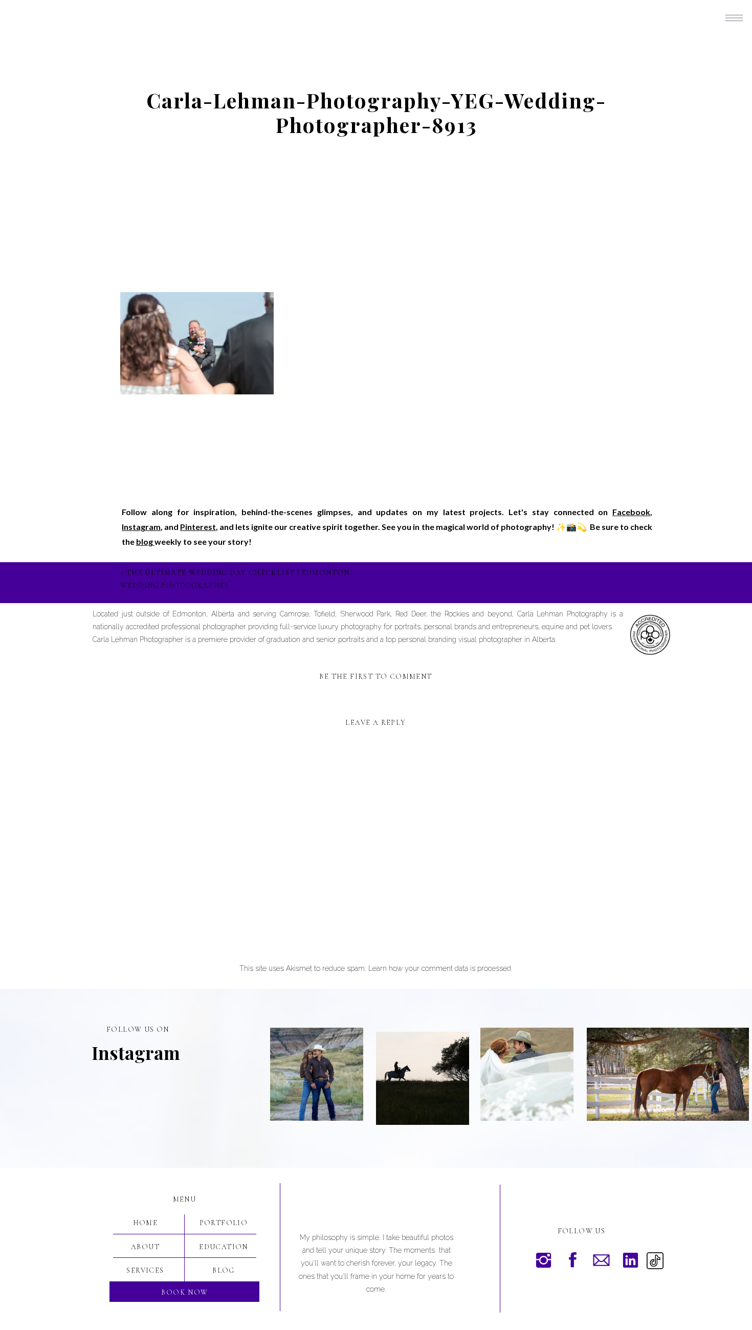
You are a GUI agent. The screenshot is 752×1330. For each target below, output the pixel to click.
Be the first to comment (375, 676)
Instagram (141, 526)
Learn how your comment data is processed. (440, 968)
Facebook (631, 512)
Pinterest (198, 526)
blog (145, 541)
